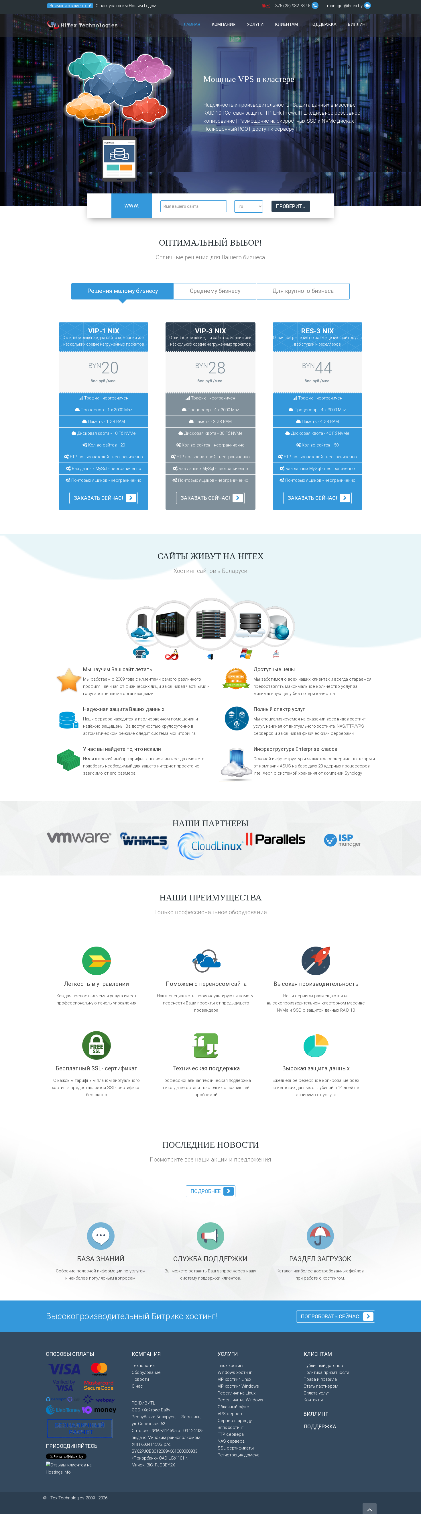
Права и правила (320, 1379)
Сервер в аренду (235, 1420)
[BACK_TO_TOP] (296, 1507)
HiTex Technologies (81, 26)
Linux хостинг (231, 1365)
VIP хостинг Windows (238, 1386)
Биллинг (358, 24)
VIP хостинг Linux (234, 1379)
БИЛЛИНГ (316, 1414)
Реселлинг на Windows (240, 1400)
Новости (140, 1379)
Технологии (143, 1365)
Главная (190, 24)
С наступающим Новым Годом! (126, 5)
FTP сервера (231, 1434)
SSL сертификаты (236, 1448)
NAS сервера (231, 1441)
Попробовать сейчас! (331, 1316)
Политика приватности (326, 1372)
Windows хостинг (235, 1372)
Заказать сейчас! (98, 498)
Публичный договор (323, 1365)
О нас (137, 1386)
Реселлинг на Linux (236, 1393)
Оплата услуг (316, 1393)
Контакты (313, 1400)
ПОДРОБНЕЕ (205, 1191)
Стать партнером (321, 1386)
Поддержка (323, 24)
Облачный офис (233, 1406)
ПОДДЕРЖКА (320, 1426)
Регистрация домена (238, 1455)
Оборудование (146, 1372)
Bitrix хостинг (230, 1427)
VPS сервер (230, 1413)
